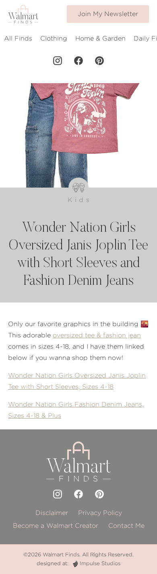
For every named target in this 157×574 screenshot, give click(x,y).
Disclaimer (51, 513)
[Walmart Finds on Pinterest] (99, 60)
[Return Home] (23, 14)
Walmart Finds (61, 555)
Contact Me (126, 525)
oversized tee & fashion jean (97, 335)
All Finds (18, 38)
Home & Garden (100, 38)
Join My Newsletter (108, 14)
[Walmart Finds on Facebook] (78, 60)
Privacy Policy (100, 513)
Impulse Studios (100, 563)
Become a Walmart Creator (55, 525)
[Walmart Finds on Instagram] (57, 60)
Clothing (53, 38)
